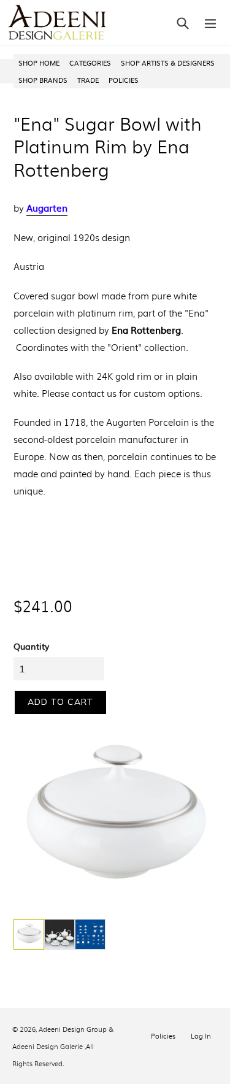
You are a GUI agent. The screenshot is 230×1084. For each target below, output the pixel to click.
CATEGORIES (90, 62)
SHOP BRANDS (42, 80)
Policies (163, 1035)
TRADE (88, 80)
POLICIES (124, 80)
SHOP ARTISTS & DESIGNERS (168, 62)
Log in (201, 1035)
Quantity (31, 646)
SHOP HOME (38, 62)
